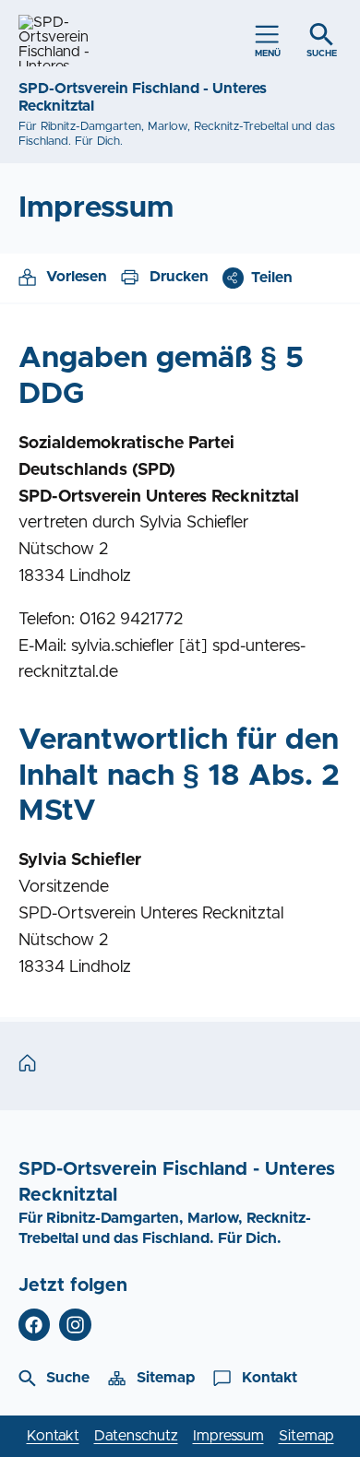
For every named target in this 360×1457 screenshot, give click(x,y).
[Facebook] (34, 1325)
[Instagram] (75, 1325)
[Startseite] (31, 1064)
